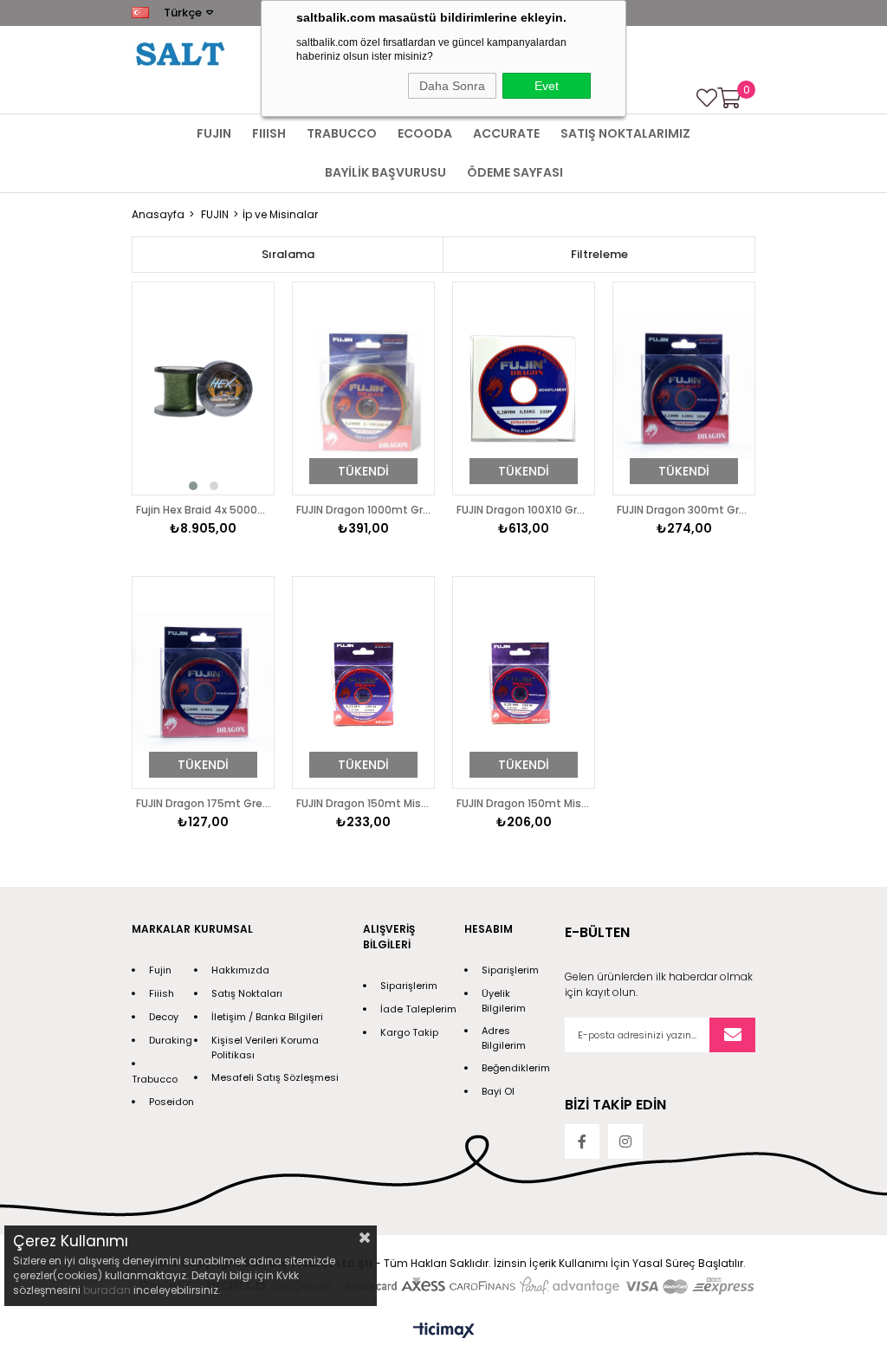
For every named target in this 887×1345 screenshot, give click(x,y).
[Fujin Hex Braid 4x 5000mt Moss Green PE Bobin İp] (203, 388)
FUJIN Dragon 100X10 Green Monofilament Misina (523, 509)
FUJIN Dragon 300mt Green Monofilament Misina (684, 509)
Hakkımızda (240, 970)
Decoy (163, 1017)
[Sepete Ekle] (241, 422)
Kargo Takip (409, 1032)
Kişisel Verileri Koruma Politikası (265, 1047)
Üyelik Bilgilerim (504, 1000)
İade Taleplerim (418, 1009)
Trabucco (155, 1079)
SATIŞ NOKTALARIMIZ (625, 133)
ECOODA (425, 133)
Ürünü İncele (241, 388)
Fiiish (161, 993)
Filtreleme (599, 254)
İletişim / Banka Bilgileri (267, 1017)
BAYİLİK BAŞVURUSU (385, 172)
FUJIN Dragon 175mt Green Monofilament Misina (203, 803)
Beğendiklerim (516, 1068)
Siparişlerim (408, 986)
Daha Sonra (452, 86)
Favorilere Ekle (241, 355)
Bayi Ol (498, 1091)
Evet (546, 86)
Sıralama (288, 254)
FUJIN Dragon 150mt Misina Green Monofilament (363, 803)
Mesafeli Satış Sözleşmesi (275, 1077)
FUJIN (214, 133)
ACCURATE (506, 133)
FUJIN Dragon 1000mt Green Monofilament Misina (363, 509)
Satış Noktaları (246, 993)
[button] (193, 486)
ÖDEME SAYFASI (515, 172)
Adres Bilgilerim (504, 1038)
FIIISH (269, 133)
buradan (107, 1290)
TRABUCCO (342, 133)
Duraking (170, 1040)
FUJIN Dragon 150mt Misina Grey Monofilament (523, 803)
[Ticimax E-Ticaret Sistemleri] (444, 1331)
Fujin (160, 970)
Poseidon (171, 1102)
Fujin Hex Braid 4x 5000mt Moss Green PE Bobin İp (203, 509)
